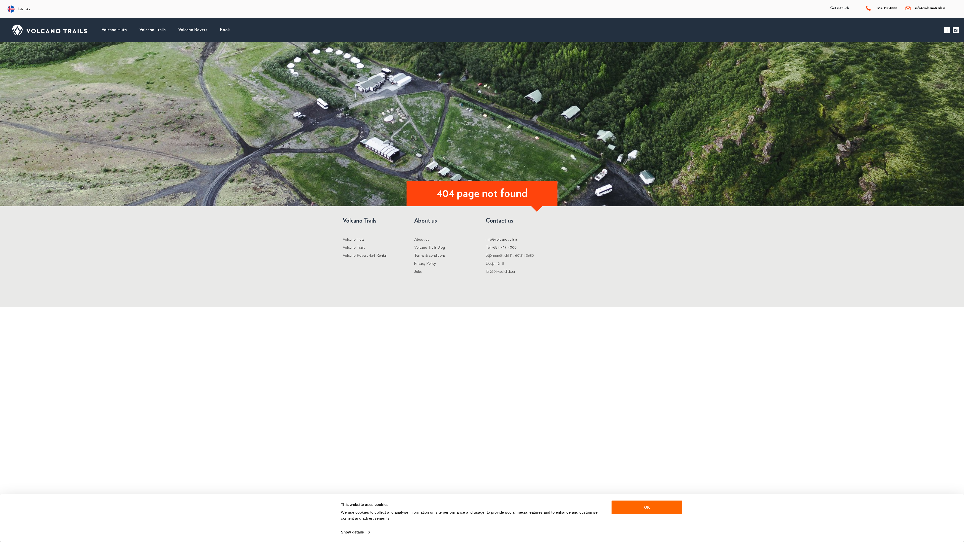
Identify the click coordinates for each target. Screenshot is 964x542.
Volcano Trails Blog (429, 247)
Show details (352, 532)
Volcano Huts (114, 30)
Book (225, 30)
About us (421, 239)
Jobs (418, 271)
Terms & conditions (429, 255)
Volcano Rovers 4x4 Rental (365, 255)
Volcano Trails (152, 30)
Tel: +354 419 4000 (501, 247)
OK (647, 507)
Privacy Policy (425, 263)
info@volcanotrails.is (930, 8)
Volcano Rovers (192, 30)
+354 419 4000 (886, 8)
